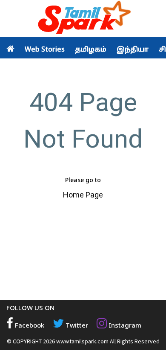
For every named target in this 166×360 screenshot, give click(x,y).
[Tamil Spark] (83, 19)
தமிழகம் (90, 50)
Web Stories (45, 50)
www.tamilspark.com (82, 341)
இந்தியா (133, 50)
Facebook (28, 326)
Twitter (76, 326)
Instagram (124, 326)
